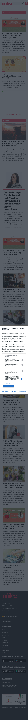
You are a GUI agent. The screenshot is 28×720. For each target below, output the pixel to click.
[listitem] (14, 356)
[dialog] (14, 360)
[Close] (24, 328)
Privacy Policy (22, 391)
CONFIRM (8, 386)
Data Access (14, 391)
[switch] (22, 360)
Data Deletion (5, 391)
